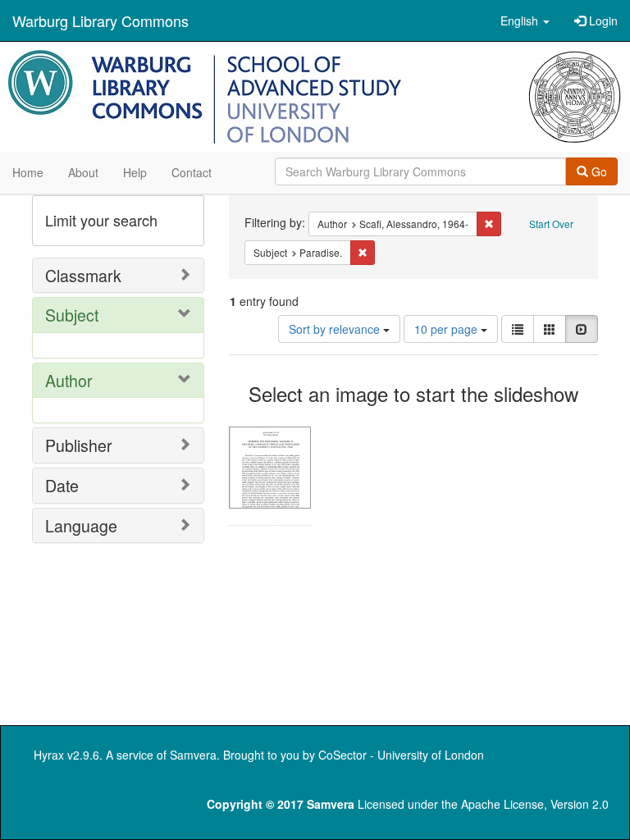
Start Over (551, 224)
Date (62, 485)
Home (27, 172)
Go (597, 171)
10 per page (447, 329)
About (83, 172)
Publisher (78, 445)
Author (69, 380)
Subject (71, 314)
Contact (191, 172)
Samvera (193, 754)
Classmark (83, 275)
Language (81, 525)
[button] (525, 20)
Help (135, 172)
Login (602, 20)
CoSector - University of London (401, 754)
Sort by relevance (336, 329)
